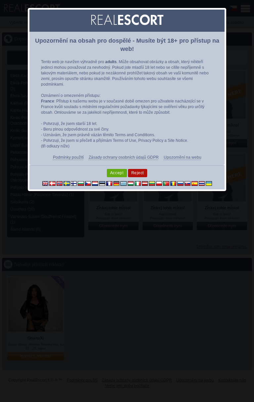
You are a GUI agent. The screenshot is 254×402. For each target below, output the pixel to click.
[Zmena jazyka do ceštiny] (88, 183)
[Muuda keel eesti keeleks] (102, 183)
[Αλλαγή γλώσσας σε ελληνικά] (123, 183)
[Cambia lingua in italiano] (138, 183)
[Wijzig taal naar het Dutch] (95, 183)
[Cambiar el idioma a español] (194, 183)
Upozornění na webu (182, 157)
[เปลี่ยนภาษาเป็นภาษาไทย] (202, 183)
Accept (117, 173)
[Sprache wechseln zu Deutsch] (116, 183)
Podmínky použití (68, 157)
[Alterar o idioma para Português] (166, 183)
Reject (137, 173)
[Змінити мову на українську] (209, 183)
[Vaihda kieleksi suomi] (74, 183)
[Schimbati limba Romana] (173, 183)
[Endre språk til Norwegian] (60, 183)
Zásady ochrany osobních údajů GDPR (124, 157)
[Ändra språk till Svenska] (67, 183)
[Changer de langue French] (109, 183)
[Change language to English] (45, 183)
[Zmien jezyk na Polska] (159, 183)
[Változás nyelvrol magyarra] (131, 183)
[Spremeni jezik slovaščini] (188, 183)
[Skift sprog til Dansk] (52, 183)
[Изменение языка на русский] (180, 183)
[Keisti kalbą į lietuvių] (152, 183)
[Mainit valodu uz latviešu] (145, 183)
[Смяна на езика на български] (81, 183)
